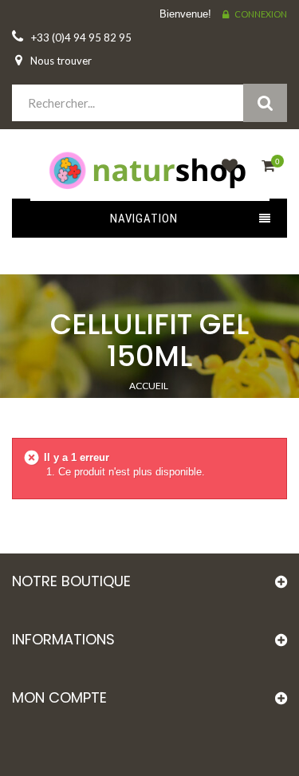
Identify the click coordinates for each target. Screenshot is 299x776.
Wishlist (226, 175)
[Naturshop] (149, 169)
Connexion (260, 14)
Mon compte (59, 697)
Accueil (148, 386)
